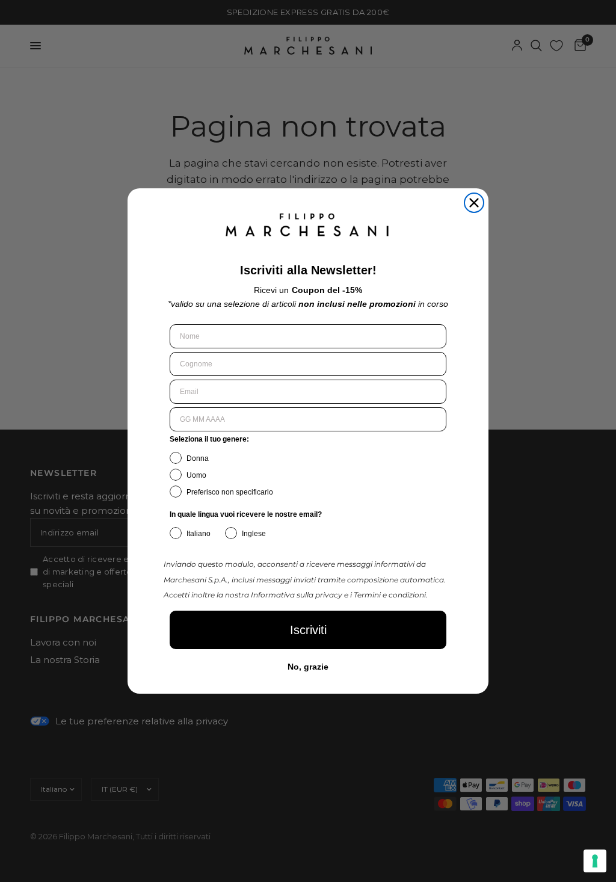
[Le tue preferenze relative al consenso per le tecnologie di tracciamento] (595, 861)
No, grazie (308, 666)
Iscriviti (308, 630)
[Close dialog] (474, 202)
